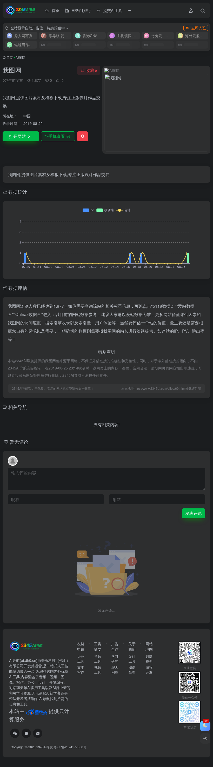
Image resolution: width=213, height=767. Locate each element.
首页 (9, 57)
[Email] (37, 733)
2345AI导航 (44, 747)
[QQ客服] (26, 733)
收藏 (91, 70)
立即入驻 (198, 27)
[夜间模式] (205, 738)
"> (54, 136)
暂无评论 (19, 441)
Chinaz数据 (26, 314)
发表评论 (193, 513)
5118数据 (161, 306)
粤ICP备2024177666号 (70, 747)
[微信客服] (14, 733)
